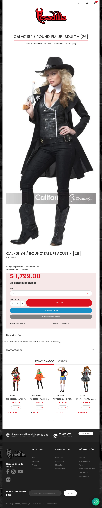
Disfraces (59, 457)
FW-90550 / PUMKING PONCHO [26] (44, 399)
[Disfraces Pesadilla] (51, 16)
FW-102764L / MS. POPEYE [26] (65, 399)
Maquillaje (59, 465)
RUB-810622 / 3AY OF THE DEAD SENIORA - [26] (25, 399)
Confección (60, 469)
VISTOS (62, 361)
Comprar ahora (51, 310)
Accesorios (60, 461)
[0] (94, 3)
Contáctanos (86, 433)
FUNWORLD (36, 395)
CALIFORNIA (11, 257)
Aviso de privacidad (87, 469)
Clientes (35, 461)
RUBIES (12, 395)
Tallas (81, 465)
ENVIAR (70, 493)
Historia (35, 457)
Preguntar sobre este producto (52, 317)
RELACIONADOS (44, 361)
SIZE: (11, 288)
